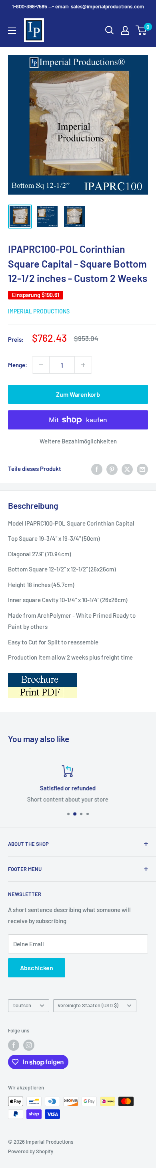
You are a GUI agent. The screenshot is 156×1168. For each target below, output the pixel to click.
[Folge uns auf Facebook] (13, 1045)
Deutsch (21, 1005)
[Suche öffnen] (109, 30)
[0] (141, 30)
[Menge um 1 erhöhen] (83, 365)
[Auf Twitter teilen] (127, 469)
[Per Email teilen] (142, 469)
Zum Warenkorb (78, 394)
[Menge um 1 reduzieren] (40, 365)
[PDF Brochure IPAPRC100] (42, 672)
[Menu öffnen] (12, 31)
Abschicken (36, 967)
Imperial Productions (39, 311)
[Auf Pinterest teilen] (112, 469)
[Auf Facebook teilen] (96, 469)
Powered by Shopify (30, 1151)
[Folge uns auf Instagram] (28, 1045)
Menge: (17, 364)
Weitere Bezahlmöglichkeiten (78, 441)
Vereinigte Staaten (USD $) (88, 1005)
